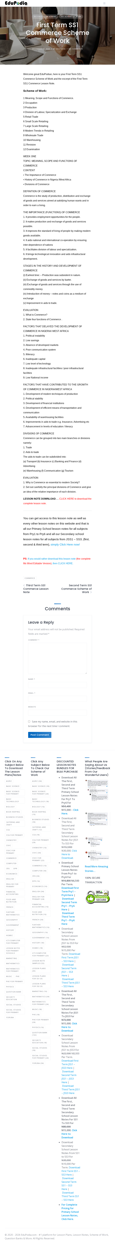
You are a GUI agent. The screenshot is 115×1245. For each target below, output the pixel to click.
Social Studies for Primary (13, 1011)
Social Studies (13, 1005)
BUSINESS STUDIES (14, 817)
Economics (11, 874)
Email (31, 693)
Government (12, 925)
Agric (9, 781)
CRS (8, 868)
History (10, 930)
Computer (11, 863)
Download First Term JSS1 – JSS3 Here (70, 1064)
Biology (10, 807)
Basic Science (12, 786)
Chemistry (11, 840)
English (10, 879)
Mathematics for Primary (12, 970)
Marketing (11, 958)
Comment (33, 640)
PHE (17, 976)
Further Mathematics (12, 913)
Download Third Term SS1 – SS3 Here (70, 1196)
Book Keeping (13, 812)
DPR (15, 868)
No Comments (76, 49)
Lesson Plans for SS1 (39, 977)
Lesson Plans (39, 969)
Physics (10, 987)
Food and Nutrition (11, 900)
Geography (12, 920)
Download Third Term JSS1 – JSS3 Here (71, 1089)
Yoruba (10, 1017)
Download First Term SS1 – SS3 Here (71, 1171)
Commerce (30, 578)
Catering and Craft (13, 823)
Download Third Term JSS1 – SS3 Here (71, 982)
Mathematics (12, 963)
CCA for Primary (14, 835)
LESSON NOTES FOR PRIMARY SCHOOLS (13, 950)
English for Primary (12, 885)
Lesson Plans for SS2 (39, 985)
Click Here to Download (69, 854)
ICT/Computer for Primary (13, 941)
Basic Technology (12, 800)
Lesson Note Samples (38, 962)
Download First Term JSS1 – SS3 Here (71, 957)
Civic (8, 845)
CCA (8, 830)
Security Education (11, 998)
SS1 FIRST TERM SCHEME (45, 16)
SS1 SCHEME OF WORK (71, 16)
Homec (9, 935)
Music (9, 976)
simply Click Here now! (65, 544)
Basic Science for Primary (12, 792)
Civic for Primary (10, 851)
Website (32, 707)
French (9, 907)
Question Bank (13, 992)
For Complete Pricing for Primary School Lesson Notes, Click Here (70, 1212)
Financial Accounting (12, 893)
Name (31, 679)
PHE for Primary (14, 981)
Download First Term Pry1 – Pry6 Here (70, 891)
